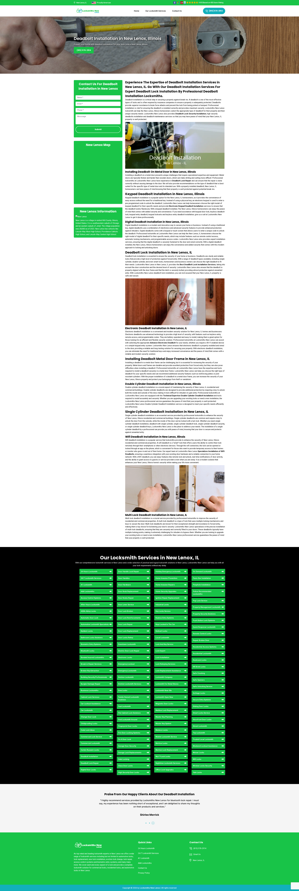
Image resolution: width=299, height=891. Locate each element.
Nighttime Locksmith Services (168, 763)
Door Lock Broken (125, 611)
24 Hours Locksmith (89, 571)
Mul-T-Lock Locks (163, 756)
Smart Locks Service (201, 713)
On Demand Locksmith (202, 571)
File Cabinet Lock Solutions (129, 713)
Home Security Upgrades (166, 591)
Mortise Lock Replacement (167, 750)
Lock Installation (162, 657)
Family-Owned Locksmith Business (128, 698)
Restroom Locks (199, 660)
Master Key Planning (164, 717)
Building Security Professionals (94, 677)
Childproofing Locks (89, 724)
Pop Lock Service (200, 601)
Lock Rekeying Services (165, 664)
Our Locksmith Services (155, 11)
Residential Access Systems (204, 647)
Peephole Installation (202, 585)
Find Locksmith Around (127, 720)
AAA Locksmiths (87, 591)
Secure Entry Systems (202, 700)
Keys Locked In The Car (165, 624)
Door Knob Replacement (128, 591)
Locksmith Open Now (164, 697)
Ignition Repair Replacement (167, 598)
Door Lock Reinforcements (129, 618)
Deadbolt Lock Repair (90, 763)
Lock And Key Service (164, 644)
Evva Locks (122, 690)
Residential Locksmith (202, 653)
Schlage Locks (199, 693)
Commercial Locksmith (90, 743)
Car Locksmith (87, 710)
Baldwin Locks (87, 631)
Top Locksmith (199, 733)
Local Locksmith (162, 638)
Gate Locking (123, 759)
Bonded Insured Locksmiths (92, 657)
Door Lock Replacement (128, 631)
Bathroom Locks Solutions (92, 638)
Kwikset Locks (161, 631)
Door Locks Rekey (125, 638)
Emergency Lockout (126, 664)
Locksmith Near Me (164, 690)
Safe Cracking (199, 673)
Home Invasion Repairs (165, 585)
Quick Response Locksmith (204, 627)
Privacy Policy (144, 873)
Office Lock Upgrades (165, 770)
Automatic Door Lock (89, 618)
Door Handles (124, 578)
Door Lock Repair (125, 624)
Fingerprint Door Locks (127, 726)
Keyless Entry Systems (165, 618)
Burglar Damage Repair (90, 684)
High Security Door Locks (128, 772)
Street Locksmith (200, 726)
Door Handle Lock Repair (128, 571)
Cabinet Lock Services (90, 697)
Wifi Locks (197, 759)
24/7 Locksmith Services (91, 578)
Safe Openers (199, 680)
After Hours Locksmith (90, 605)
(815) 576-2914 (216, 11)
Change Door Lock (88, 717)
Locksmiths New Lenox (150, 888)
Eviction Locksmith (126, 677)
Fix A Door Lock (124, 739)
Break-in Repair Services (91, 664)
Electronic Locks (125, 657)
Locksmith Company (164, 677)
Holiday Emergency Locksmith (168, 571)
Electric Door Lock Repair (128, 651)
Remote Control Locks (202, 634)
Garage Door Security (127, 746)
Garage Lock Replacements (129, 753)
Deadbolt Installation (89, 756)
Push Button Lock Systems (204, 620)
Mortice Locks (161, 743)
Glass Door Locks (125, 766)
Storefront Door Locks (202, 720)
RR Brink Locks (199, 667)
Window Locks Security (202, 766)
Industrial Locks (162, 605)
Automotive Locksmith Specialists (95, 624)
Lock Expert (160, 651)
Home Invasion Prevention (166, 578)
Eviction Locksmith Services (129, 684)
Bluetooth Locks (87, 651)
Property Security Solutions (204, 614)
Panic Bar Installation (202, 578)
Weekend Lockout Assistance (205, 746)
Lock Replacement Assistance (168, 671)
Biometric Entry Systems (91, 644)
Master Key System (163, 724)
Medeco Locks (162, 730)
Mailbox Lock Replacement (167, 710)
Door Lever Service (126, 605)
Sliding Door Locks (200, 706)
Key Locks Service (163, 611)
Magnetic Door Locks (164, 704)
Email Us (197, 854)
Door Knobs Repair (126, 598)
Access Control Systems (91, 598)
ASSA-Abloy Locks (88, 611)
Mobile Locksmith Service (166, 737)
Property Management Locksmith (207, 607)
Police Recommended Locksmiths (202, 592)
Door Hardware (124, 585)
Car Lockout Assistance (91, 704)
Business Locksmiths (89, 690)
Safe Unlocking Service (202, 686)
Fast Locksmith (124, 706)
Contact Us (177, 11)
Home (136, 11)
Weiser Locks (198, 753)
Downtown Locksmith (127, 644)
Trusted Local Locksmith (203, 739)
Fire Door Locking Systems (129, 733)
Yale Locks (197, 772)
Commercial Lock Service (91, 737)
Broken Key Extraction (90, 671)
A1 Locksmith (86, 585)
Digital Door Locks (88, 770)
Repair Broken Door (201, 640)
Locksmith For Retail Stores (167, 684)
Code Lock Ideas (88, 730)
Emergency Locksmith (127, 671)
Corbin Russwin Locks (90, 750)
